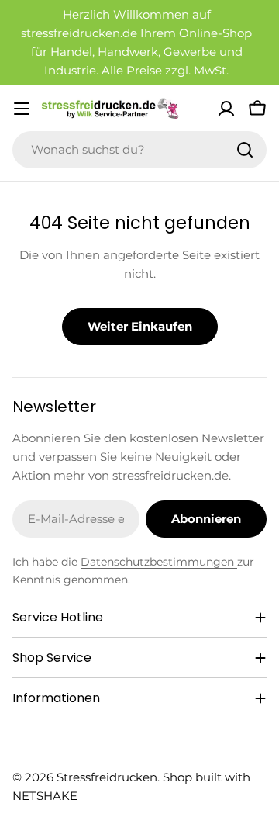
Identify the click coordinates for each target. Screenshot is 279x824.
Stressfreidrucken (107, 777)
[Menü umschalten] (21, 108)
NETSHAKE (45, 795)
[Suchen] (245, 149)
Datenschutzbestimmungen (159, 562)
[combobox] (139, 149)
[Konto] (226, 108)
